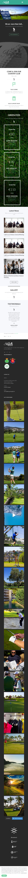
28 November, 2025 (8, 236)
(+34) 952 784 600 (7, 387)
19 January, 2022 (7, 278)
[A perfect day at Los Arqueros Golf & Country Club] (14, 619)
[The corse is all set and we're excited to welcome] (14, 474)
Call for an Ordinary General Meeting (14, 234)
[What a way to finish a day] (14, 515)
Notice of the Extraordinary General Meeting (13, 276)
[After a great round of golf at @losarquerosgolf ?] (14, 661)
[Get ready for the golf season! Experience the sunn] (14, 598)
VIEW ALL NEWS (14, 282)
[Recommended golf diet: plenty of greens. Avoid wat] (14, 536)
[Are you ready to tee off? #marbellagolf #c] (14, 640)
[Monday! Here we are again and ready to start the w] (14, 764)
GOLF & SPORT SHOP (14, 103)
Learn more (24, 873)
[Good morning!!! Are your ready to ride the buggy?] (14, 806)
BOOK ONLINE (12, 144)
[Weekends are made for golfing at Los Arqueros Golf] (14, 432)
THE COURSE (14, 89)
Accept (4, 875)
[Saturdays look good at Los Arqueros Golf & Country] (14, 702)
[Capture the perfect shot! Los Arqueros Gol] (14, 577)
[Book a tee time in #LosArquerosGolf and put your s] (14, 744)
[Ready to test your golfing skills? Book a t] (14, 411)
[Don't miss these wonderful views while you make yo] (14, 785)
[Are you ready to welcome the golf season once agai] (14, 723)
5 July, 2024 (7, 256)
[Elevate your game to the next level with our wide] (14, 557)
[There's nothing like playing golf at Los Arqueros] (14, 681)
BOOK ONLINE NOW (14, 34)
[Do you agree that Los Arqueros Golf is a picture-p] (14, 494)
